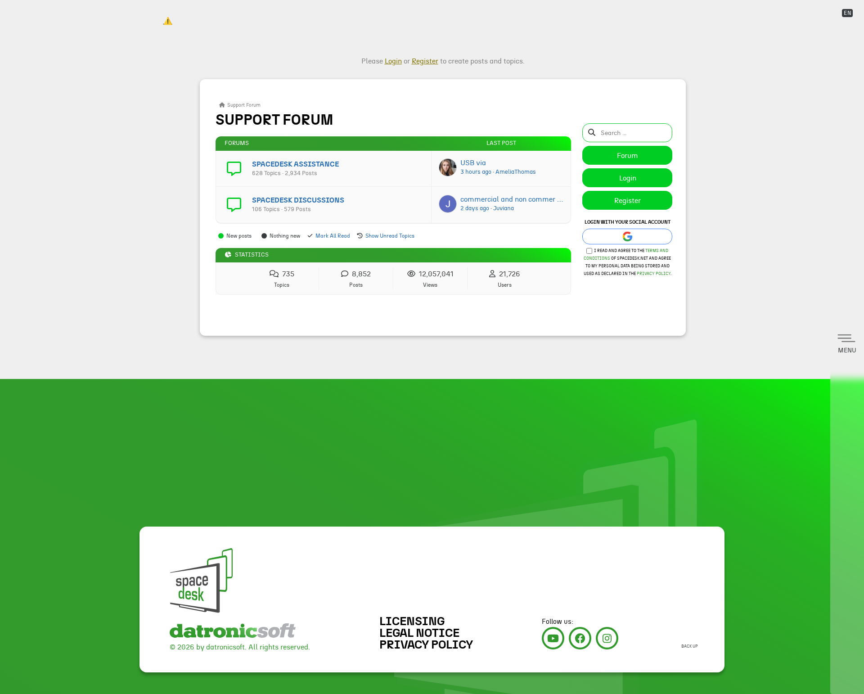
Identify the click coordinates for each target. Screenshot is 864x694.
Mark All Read (332, 236)
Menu (847, 350)
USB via (473, 163)
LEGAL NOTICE (419, 633)
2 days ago (474, 208)
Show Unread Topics (389, 236)
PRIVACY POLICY (426, 645)
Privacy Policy (653, 274)
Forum (627, 155)
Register (627, 200)
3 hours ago (475, 172)
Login (627, 178)
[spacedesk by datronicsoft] (168, 13)
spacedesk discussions (298, 200)
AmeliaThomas (515, 172)
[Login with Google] (627, 236)
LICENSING (412, 621)
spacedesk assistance (295, 164)
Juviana (503, 208)
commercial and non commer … (511, 199)
